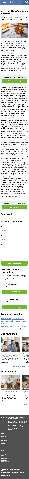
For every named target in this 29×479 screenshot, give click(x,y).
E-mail (3, 236)
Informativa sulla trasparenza (6, 458)
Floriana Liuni (17, 196)
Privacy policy (3, 454)
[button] (1, 2)
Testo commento (6, 245)
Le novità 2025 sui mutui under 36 (9, 392)
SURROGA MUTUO (14, 300)
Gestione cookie (4, 460)
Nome (3, 227)
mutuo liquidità (19, 43)
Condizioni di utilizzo (5, 457)
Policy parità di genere (5, 461)
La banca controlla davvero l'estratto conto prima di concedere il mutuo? (10, 355)
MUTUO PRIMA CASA (14, 285)
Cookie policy (3, 455)
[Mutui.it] (8, 3)
